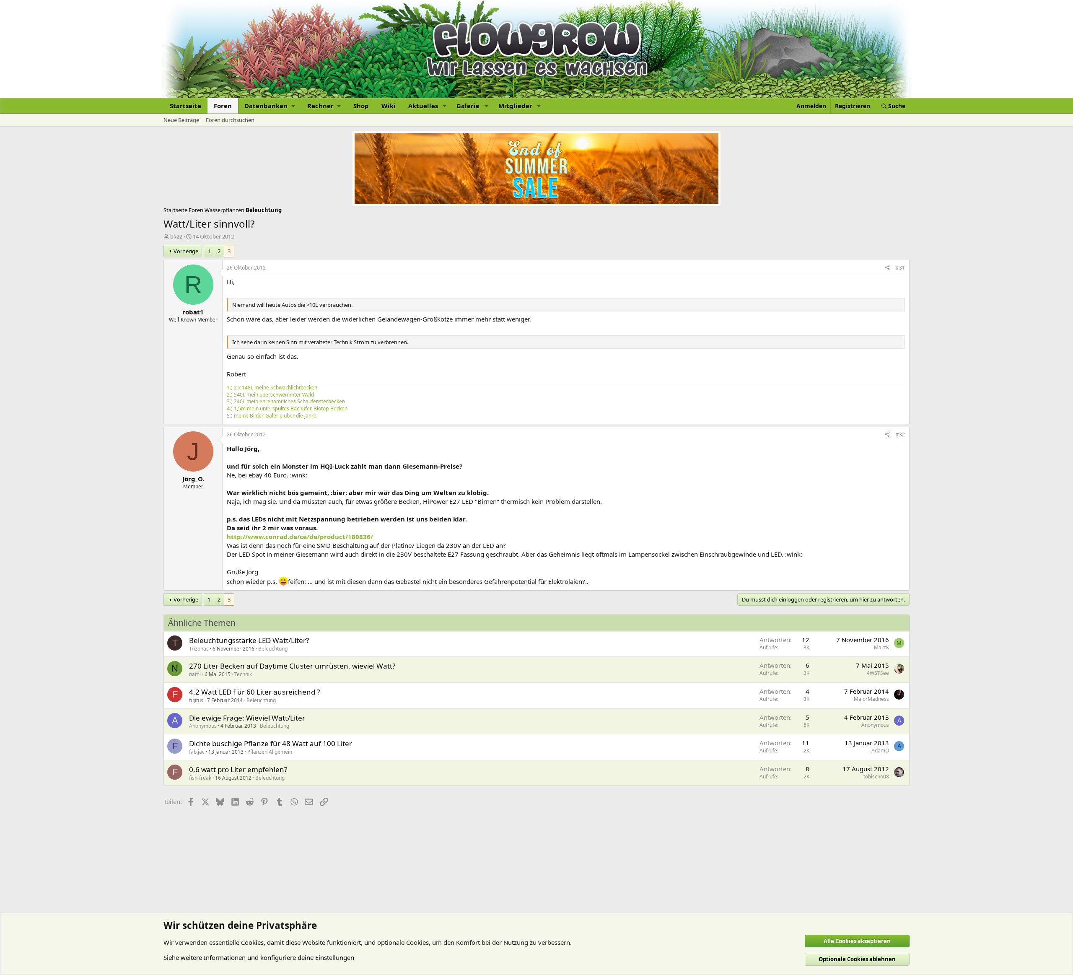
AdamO (880, 750)
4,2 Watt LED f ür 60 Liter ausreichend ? (254, 692)
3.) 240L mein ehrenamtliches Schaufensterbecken (286, 401)
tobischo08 (876, 776)
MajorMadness (871, 699)
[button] (269, 106)
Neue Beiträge (181, 120)
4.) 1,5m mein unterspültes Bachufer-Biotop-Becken (287, 408)
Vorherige (186, 251)
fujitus (196, 700)
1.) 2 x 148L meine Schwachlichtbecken (272, 387)
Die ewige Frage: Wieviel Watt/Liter (247, 718)
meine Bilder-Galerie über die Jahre (275, 415)
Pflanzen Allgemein (269, 751)
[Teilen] (887, 268)
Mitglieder (515, 105)
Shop (361, 105)
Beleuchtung (273, 648)
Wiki (388, 105)
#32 (900, 434)
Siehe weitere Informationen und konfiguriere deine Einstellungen (258, 957)
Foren (223, 105)
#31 (900, 267)
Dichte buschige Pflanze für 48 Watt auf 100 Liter (270, 743)
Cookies (252, 942)
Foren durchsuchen (230, 120)
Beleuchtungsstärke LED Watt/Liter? (249, 640)
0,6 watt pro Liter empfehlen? (238, 769)
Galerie (467, 105)
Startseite (185, 105)
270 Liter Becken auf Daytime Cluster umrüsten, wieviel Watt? (292, 666)
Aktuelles (423, 105)
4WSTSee (878, 673)
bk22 (176, 236)
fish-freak (200, 777)
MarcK (881, 647)
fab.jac (197, 751)
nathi (195, 674)
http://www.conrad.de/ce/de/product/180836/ (300, 536)
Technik (243, 674)
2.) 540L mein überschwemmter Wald (270, 394)
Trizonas (199, 648)
